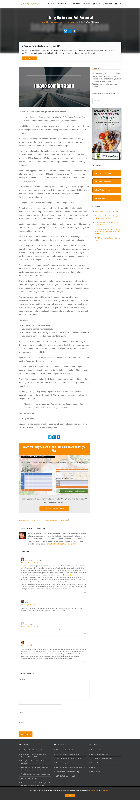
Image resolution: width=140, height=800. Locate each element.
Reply (85, 592)
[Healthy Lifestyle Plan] (54, 494)
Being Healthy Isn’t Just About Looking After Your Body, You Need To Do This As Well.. (107, 231)
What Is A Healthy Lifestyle (65, 750)
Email (21, 712)
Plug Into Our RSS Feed (103, 198)
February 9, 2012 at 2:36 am (29, 626)
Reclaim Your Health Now (29, 778)
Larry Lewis (37, 520)
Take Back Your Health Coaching (101, 758)
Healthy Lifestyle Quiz (63, 763)
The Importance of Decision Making (67, 772)
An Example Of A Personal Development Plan (70, 767)
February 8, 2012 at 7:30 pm (29, 605)
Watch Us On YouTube (102, 173)
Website (21, 722)
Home (51, 4)
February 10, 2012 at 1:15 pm (29, 646)
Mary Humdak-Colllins (32, 560)
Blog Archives (95, 772)
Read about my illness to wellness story (61, 544)
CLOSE (70, 795)
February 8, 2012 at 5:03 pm (29, 562)
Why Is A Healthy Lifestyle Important (68, 754)
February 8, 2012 (24, 520)
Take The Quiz (29, 58)
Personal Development (70, 22)
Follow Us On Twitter (102, 190)
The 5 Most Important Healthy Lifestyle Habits (36, 774)
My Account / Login (97, 750)
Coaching (76, 4)
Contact (108, 4)
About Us (94, 767)
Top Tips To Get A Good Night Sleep (106, 211)
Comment (22, 679)
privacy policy (93, 790)
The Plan (63, 4)
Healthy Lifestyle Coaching (99, 754)
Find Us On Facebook (102, 182)
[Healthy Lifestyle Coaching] (106, 159)
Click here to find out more (54, 508)
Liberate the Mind (56, 22)
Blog (97, 4)
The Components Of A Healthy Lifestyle (68, 758)
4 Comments (64, 520)
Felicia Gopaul (29, 644)
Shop (87, 4)
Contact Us (94, 763)
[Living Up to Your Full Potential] (54, 107)
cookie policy (105, 790)
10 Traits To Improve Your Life (65, 776)
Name (21, 703)
